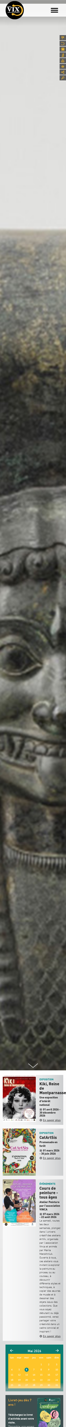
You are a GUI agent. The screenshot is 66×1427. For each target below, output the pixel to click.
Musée (63, 43)
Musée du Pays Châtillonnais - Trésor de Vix (26, 8)
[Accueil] (15, 10)
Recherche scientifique (63, 54)
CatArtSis (48, 1137)
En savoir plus (51, 1120)
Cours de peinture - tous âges (48, 1193)
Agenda (63, 49)
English (63, 37)
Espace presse (63, 60)
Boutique (63, 66)
